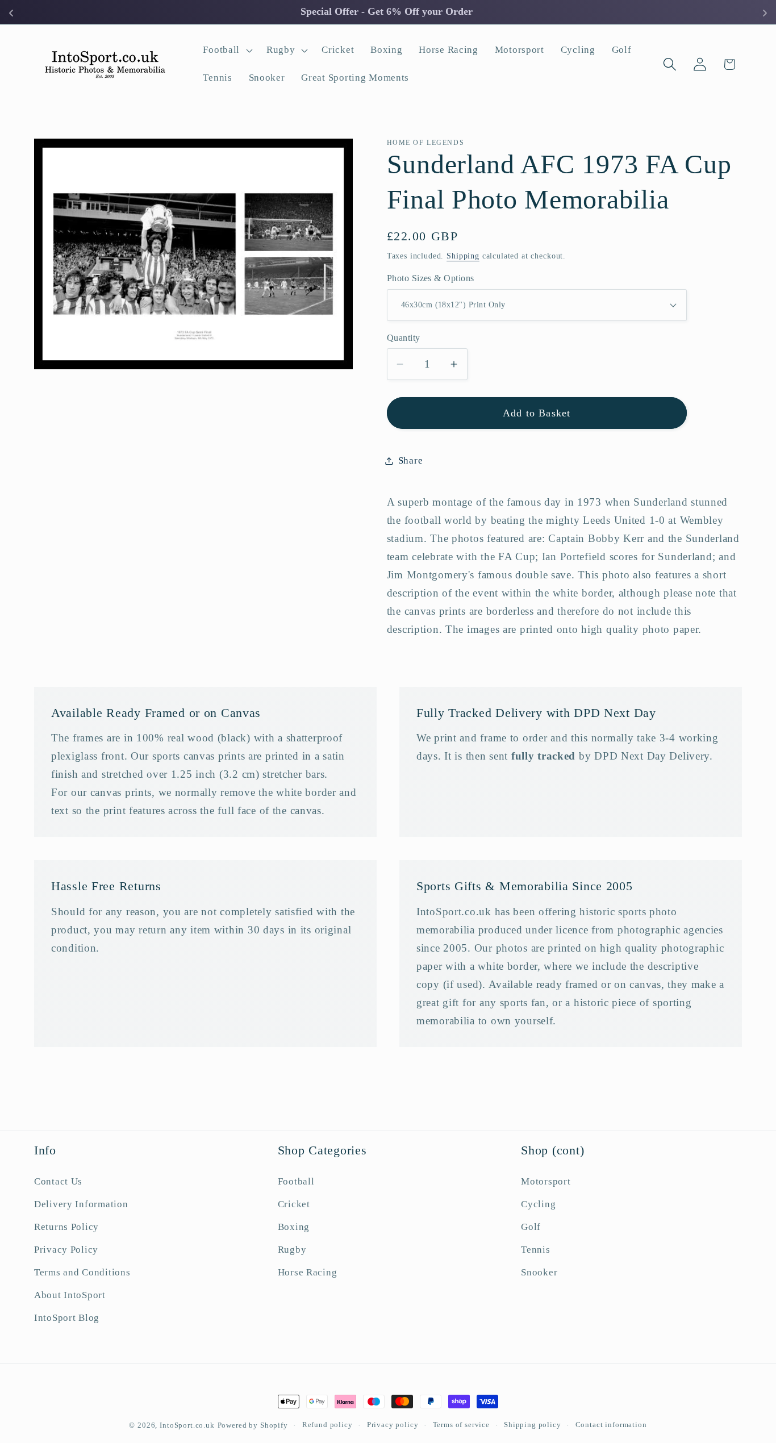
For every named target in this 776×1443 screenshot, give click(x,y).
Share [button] (410, 460)
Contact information (611, 1424)
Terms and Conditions (82, 1272)
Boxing (294, 1226)
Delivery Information (81, 1204)
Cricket (294, 1204)
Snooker (539, 1272)
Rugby (292, 1249)
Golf (531, 1226)
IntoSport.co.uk (187, 1425)
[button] (226, 50)
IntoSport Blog (66, 1317)
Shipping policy (532, 1424)
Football (296, 1181)
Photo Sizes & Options (430, 278)
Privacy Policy (66, 1249)
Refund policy (327, 1424)
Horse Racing (307, 1272)
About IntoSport (70, 1295)
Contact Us (58, 1181)
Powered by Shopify (253, 1425)
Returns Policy (66, 1226)
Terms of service (461, 1424)
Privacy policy (393, 1424)
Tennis (535, 1249)
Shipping (463, 255)
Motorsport (545, 1181)
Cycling (538, 1204)
